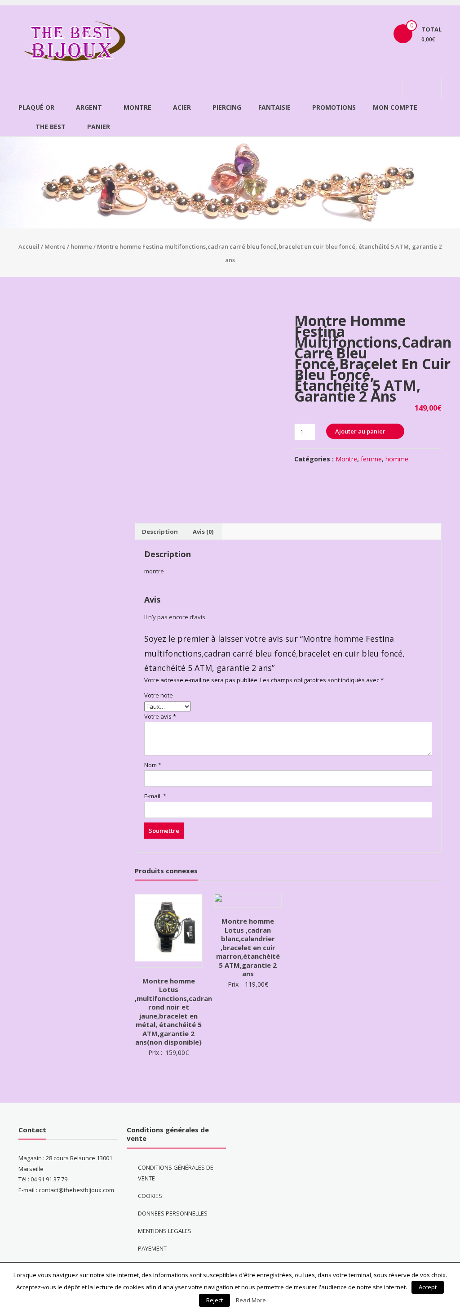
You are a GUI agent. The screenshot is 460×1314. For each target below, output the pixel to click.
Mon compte (395, 107)
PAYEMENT (152, 1248)
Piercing (226, 107)
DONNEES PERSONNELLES (173, 1213)
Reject (214, 1300)
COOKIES (150, 1196)
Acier (182, 107)
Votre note (158, 695)
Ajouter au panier (360, 431)
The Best (50, 126)
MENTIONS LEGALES (164, 1231)
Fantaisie (274, 107)
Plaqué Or (36, 107)
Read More (251, 1300)
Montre (137, 107)
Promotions (334, 107)
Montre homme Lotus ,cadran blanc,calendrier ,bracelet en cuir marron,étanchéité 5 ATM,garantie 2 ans (248, 947)
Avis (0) (203, 531)
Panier (98, 126)
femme (371, 459)
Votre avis (160, 716)
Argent (89, 107)
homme (81, 246)
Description (160, 531)
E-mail (155, 796)
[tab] (160, 531)
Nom (152, 765)
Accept (428, 1287)
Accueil (29, 246)
